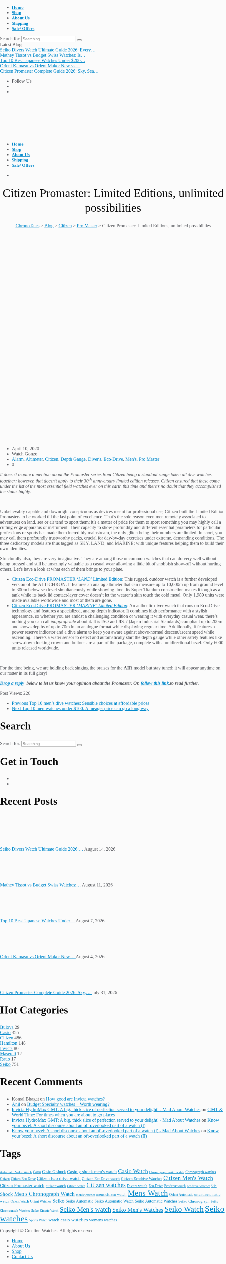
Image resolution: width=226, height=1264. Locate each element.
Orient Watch (20, 1201)
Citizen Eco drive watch (59, 1178)
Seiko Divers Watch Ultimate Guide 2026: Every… (48, 49)
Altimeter (34, 459)
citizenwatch (56, 1185)
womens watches (103, 1220)
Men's (131, 459)
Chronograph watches (200, 1172)
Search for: (10, 38)
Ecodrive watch (175, 1186)
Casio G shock (54, 1171)
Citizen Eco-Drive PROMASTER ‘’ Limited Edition (67, 579)
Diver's (94, 459)
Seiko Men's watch (85, 1209)
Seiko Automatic (79, 1201)
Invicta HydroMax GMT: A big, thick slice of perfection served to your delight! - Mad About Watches (106, 1109)
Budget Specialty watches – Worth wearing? (68, 1104)
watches (79, 1220)
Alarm (18, 459)
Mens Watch (148, 1193)
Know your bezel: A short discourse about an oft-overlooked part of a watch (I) (115, 1123)
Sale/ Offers (23, 28)
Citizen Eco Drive (23, 1179)
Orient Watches (40, 1201)
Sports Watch (38, 1220)
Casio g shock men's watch (92, 1171)
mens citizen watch (111, 1195)
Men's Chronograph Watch (44, 1194)
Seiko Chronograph (194, 1201)
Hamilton (8, 1043)
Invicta (6, 1048)
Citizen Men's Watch (188, 1178)
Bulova (7, 1027)
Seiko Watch (184, 1209)
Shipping (20, 23)
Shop (16, 12)
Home (18, 7)
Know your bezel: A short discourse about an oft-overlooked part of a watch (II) (115, 1133)
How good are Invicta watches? (75, 1098)
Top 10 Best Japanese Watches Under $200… (42, 60)
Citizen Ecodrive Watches (141, 1178)
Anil (16, 1104)
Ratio (5, 1058)
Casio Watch (133, 1171)
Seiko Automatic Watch (114, 1201)
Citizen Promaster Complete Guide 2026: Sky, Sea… (49, 71)
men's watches (85, 1194)
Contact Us (22, 1256)
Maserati (8, 1053)
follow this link (155, 683)
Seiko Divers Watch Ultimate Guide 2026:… (42, 848)
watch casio (59, 1220)
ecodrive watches (198, 1186)
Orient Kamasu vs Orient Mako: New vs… (40, 65)
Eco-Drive (113, 459)
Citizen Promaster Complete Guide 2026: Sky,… (46, 992)
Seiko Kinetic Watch (45, 1210)
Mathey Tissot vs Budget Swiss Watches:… (41, 884)
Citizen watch (76, 1186)
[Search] (79, 40)
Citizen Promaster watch (22, 1185)
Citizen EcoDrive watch (101, 1179)
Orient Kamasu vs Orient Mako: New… (38, 956)
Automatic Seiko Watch (16, 1172)
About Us (21, 18)
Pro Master (149, 459)
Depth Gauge (73, 459)
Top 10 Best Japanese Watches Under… (38, 920)
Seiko (5, 1064)
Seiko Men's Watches (137, 1209)
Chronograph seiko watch (166, 1172)
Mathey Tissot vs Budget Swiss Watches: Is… (42, 55)
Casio (5, 1032)
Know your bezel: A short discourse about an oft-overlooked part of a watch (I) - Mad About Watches (106, 1130)
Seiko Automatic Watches (156, 1201)
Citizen (51, 459)
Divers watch (137, 1185)
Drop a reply (12, 683)
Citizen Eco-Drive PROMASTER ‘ (69, 605)
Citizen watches (106, 1184)
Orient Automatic (181, 1195)
